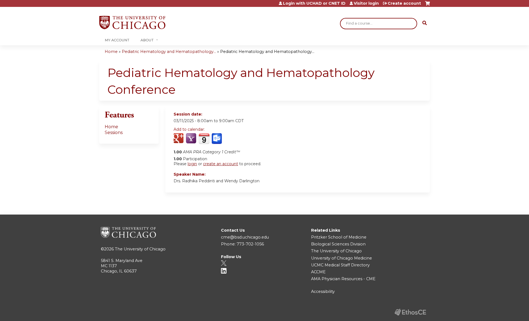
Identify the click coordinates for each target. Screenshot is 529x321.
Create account (404, 3)
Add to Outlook (217, 138)
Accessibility (323, 291)
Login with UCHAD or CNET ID (314, 3)
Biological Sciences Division (338, 244)
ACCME (318, 271)
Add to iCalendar (204, 138)
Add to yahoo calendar (191, 138)
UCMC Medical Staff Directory (340, 265)
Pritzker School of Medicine (338, 237)
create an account (220, 163)
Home (111, 51)
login (192, 163)
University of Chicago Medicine (341, 258)
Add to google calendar (179, 138)
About (147, 40)
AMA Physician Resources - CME (343, 278)
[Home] (132, 22)
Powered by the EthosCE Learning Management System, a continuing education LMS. (410, 312)
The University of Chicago (140, 249)
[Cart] (427, 5)
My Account (117, 40)
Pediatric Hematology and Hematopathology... (169, 51)
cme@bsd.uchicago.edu (245, 237)
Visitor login (366, 3)
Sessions (114, 132)
